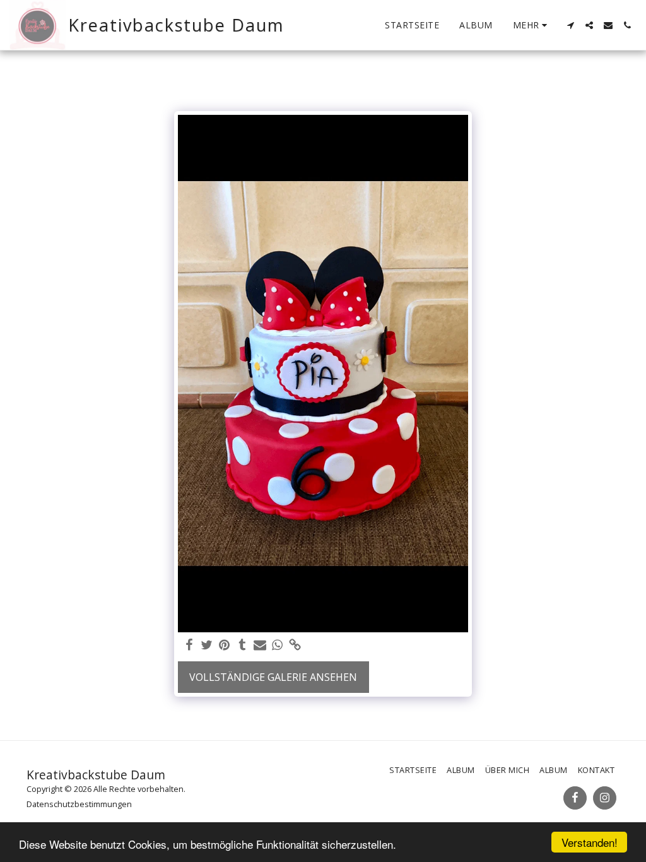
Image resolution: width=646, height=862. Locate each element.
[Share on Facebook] (189, 645)
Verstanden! (589, 842)
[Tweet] (207, 645)
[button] (570, 25)
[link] (295, 645)
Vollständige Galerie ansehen (273, 677)
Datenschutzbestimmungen (79, 804)
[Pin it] (224, 645)
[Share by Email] (260, 645)
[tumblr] (242, 645)
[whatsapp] (277, 645)
